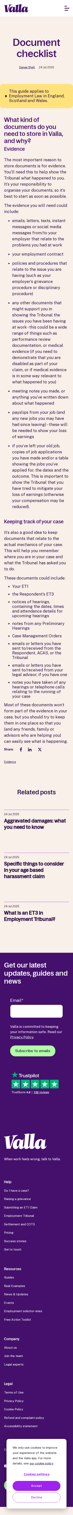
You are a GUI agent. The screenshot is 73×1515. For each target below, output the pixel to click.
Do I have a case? (16, 1190)
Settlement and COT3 (19, 1224)
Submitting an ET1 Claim (21, 1207)
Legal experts (14, 1364)
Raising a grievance (17, 1199)
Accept (36, 1485)
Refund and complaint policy (24, 1417)
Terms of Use (14, 1392)
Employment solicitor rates (23, 1311)
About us (10, 1347)
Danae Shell (27, 67)
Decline (36, 1497)
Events (9, 1302)
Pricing (8, 1232)
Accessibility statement (21, 1426)
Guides (9, 1277)
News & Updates (16, 1294)
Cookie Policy (13, 1409)
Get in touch (12, 1249)
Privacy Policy (21, 1037)
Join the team (13, 1356)
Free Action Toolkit (17, 1319)
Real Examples (14, 1286)
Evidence (10, 761)
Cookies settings (36, 1474)
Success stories (15, 1241)
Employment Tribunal (19, 1215)
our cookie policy (41, 1463)
